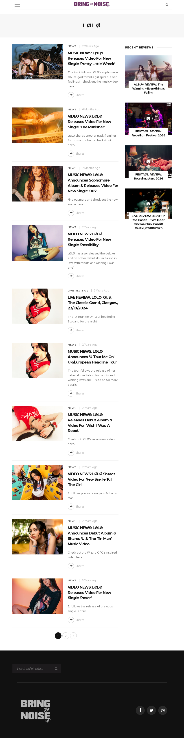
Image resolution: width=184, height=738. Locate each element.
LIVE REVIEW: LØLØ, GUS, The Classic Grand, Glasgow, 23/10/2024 (93, 302)
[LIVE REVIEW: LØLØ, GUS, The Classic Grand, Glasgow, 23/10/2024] (37, 306)
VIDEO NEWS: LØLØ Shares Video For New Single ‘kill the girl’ (91, 479)
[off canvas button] (17, 4)
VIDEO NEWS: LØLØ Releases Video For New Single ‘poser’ (89, 592)
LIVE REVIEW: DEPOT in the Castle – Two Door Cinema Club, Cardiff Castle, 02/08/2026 (148, 222)
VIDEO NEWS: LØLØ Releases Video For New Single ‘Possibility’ (89, 239)
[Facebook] (140, 710)
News (72, 46)
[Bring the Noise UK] (36, 710)
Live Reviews (78, 290)
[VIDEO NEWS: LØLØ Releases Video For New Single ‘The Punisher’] (37, 125)
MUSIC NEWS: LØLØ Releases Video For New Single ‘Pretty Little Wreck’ (91, 58)
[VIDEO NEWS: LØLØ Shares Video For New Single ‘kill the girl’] (37, 482)
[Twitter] (151, 710)
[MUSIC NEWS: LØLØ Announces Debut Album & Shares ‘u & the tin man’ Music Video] (37, 536)
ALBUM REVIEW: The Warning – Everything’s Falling (148, 88)
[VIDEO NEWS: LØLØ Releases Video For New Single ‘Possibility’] (37, 243)
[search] (167, 4)
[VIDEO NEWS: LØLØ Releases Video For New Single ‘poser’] (37, 595)
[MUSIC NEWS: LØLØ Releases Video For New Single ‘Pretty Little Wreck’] (37, 61)
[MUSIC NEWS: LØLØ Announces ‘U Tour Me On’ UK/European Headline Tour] (37, 360)
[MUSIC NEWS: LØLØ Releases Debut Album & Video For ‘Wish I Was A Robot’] (37, 423)
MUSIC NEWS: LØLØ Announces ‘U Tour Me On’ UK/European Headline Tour (92, 356)
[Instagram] (162, 710)
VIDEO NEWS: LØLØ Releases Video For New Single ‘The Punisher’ (89, 121)
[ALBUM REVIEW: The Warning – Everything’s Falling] (148, 71)
